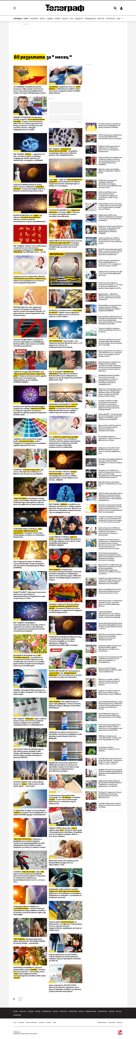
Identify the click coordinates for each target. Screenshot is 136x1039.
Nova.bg (55, 1011)
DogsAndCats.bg (90, 1011)
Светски (100, 19)
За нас (15, 1022)
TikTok (54, 1022)
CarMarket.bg (72, 1011)
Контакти (42, 1022)
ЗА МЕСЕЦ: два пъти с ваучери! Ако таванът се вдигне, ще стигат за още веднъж (28, 472)
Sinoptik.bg (17, 1015)
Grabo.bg (111, 1011)
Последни (17, 19)
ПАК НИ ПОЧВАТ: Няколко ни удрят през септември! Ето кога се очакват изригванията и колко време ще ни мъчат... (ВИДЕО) (63, 476)
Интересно (110, 19)
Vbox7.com (22, 1011)
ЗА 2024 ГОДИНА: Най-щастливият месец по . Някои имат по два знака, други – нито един (28, 784)
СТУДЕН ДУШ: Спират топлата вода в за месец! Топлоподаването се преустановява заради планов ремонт (30, 813)
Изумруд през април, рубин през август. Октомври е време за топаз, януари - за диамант (29, 941)
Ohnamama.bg (102, 1011)
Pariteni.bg (63, 1011)
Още (118, 19)
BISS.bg (81, 1011)
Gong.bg (30, 1011)
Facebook (48, 1022)
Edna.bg (118, 1011)
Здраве (50, 19)
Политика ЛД (112, 1022)
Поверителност (102, 1022)
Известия (120, 1022)
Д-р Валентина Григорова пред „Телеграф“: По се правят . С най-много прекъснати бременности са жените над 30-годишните (64, 799)
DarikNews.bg (46, 1011)
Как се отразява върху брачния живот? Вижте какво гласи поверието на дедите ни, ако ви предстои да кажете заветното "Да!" (65, 376)
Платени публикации (31, 1022)
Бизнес (65, 19)
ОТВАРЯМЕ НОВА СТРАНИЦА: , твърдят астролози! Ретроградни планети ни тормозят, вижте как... (29, 533)
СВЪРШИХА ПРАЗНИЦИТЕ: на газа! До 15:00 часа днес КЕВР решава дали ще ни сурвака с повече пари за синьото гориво (64, 408)
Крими (57, 19)
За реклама (21, 1022)
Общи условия (33, 1033)
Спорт (26, 19)
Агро (71, 19)
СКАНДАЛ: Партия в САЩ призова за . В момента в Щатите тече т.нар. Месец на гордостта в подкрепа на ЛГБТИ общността (65, 608)
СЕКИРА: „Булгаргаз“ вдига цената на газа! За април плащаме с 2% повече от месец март (30, 692)
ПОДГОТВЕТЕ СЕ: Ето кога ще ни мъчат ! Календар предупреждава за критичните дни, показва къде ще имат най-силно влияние (65, 245)
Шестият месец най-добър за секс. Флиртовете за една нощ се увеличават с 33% (64, 863)
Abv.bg (15, 1011)
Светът (42, 19)
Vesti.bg (37, 1011)
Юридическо (90, 19)
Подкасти (79, 19)
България (34, 19)
